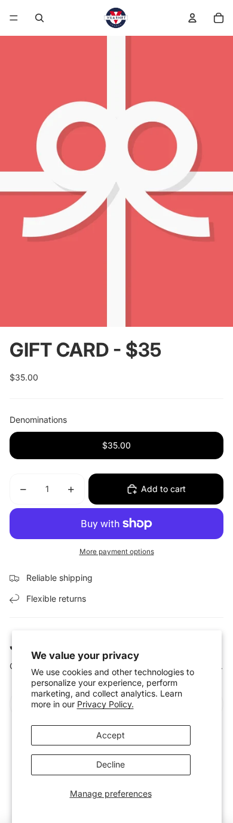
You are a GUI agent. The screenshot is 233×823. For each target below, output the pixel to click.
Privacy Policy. (105, 704)
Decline (110, 764)
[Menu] (13, 18)
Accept (110, 735)
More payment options (116, 551)
